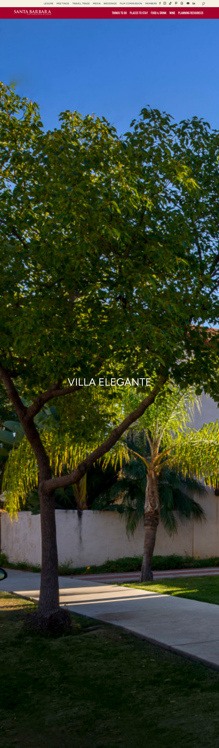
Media (97, 3)
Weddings (110, 3)
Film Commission (131, 3)
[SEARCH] (203, 3)
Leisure (48, 3)
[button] (119, 13)
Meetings (62, 3)
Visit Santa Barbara (32, 13)
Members (151, 3)
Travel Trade (81, 3)
